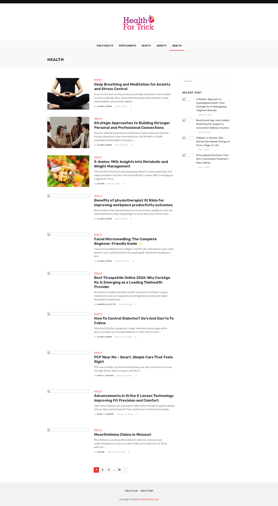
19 (119, 470)
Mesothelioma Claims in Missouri (122, 434)
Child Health (105, 45)
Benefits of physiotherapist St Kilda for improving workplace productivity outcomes (133, 202)
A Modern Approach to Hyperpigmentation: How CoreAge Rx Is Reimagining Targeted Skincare (211, 105)
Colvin (100, 184)
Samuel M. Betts (106, 304)
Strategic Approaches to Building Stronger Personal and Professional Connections (132, 125)
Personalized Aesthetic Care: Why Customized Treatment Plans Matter (212, 159)
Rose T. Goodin (105, 375)
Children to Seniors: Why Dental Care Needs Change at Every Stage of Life (213, 141)
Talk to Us (131, 491)
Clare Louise (104, 106)
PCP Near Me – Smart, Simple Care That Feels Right (133, 359)
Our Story (146, 491)
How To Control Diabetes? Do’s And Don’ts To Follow (134, 320)
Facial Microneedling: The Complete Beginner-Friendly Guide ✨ (125, 241)
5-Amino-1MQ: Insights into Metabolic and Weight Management (131, 164)
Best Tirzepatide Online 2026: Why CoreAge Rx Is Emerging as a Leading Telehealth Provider (132, 282)
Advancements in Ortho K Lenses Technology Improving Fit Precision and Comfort (134, 398)
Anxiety (162, 45)
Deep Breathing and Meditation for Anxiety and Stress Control (132, 86)
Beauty (146, 45)
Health (176, 45)
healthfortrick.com (149, 499)
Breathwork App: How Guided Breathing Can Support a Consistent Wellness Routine (212, 124)
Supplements (127, 45)
